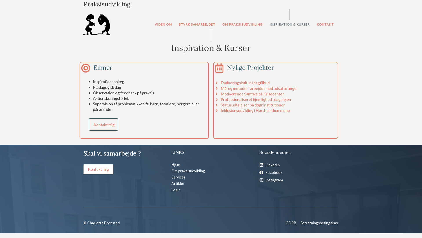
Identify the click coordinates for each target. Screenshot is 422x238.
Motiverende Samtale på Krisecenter (252, 93)
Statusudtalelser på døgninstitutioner (253, 104)
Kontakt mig (104, 124)
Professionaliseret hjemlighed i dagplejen (256, 99)
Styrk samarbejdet (197, 24)
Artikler (177, 183)
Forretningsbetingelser (319, 223)
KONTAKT (325, 24)
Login (175, 190)
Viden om (163, 24)
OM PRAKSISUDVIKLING (242, 24)
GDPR (291, 223)
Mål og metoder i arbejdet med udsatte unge (258, 88)
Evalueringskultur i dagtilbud (245, 82)
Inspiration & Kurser (290, 24)
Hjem (175, 164)
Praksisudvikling (107, 4)
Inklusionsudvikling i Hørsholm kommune (255, 110)
